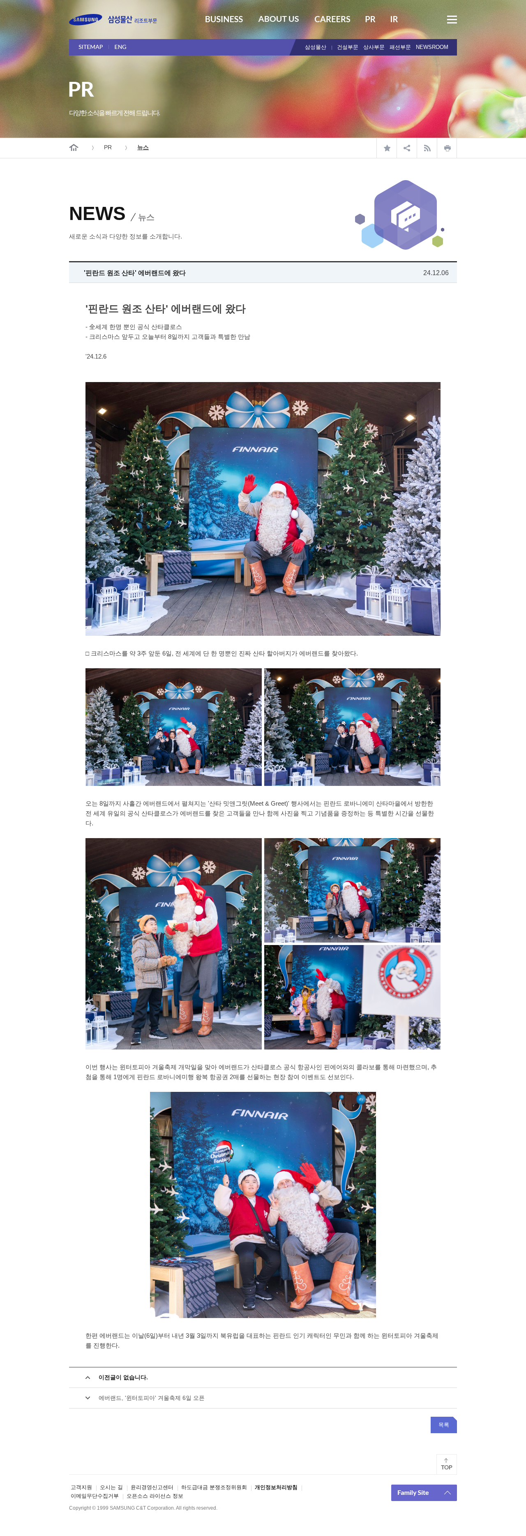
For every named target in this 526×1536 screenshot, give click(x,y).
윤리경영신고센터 (152, 1487)
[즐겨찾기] (386, 148)
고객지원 (81, 1487)
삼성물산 (315, 47)
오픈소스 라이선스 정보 (155, 1496)
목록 (443, 1425)
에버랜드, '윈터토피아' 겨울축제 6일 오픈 (152, 1398)
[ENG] (130, 47)
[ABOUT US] (279, 20)
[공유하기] (407, 148)
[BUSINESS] (224, 20)
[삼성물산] (113, 19)
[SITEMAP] (93, 47)
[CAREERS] (332, 20)
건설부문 (347, 47)
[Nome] (73, 147)
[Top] (446, 1464)
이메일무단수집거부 (95, 1496)
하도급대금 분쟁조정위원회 (214, 1487)
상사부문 (374, 47)
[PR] (370, 20)
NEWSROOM (432, 47)
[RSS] (427, 148)
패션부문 (400, 47)
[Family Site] (424, 1493)
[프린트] (447, 148)
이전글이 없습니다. (123, 1377)
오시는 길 (111, 1487)
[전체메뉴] (452, 19)
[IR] (394, 20)
